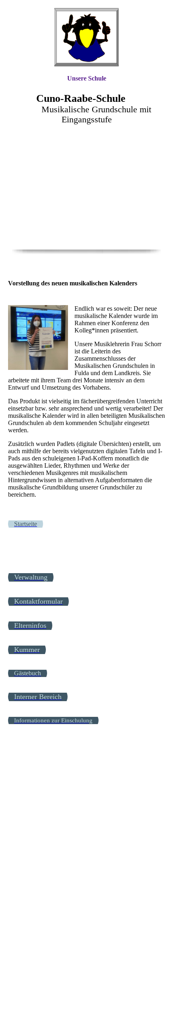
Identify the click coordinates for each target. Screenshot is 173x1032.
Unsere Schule (86, 78)
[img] (86, 37)
